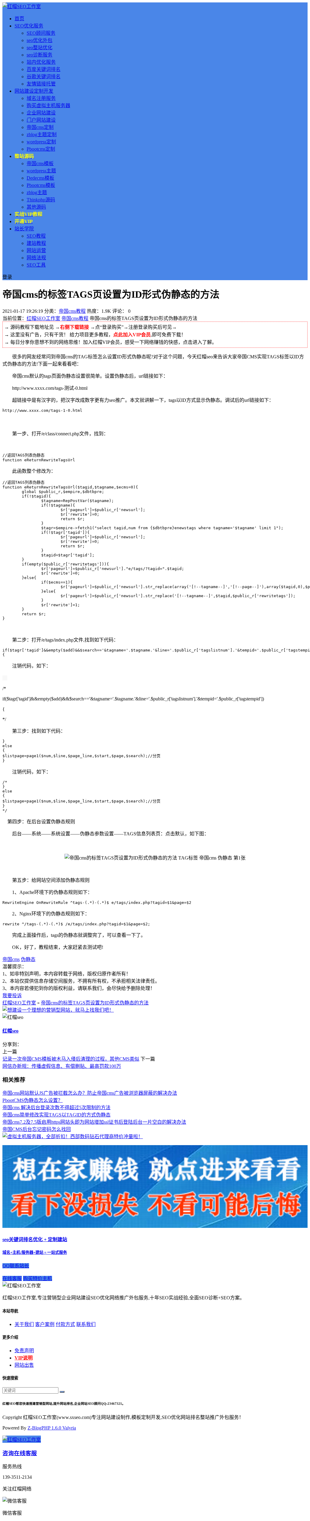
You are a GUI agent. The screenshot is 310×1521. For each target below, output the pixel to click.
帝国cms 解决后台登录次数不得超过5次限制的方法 (56, 1107)
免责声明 (24, 1350)
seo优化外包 (39, 40)
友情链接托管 (41, 83)
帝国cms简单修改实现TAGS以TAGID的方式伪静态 (56, 1114)
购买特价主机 (37, 1278)
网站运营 (36, 250)
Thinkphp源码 (41, 199)
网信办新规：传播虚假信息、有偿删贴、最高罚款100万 (61, 1066)
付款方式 (65, 1324)
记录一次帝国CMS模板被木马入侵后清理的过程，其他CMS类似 (70, 1058)
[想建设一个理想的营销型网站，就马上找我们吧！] (58, 1010)
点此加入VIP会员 (132, 334)
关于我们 (24, 1324)
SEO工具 (36, 264)
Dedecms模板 (40, 178)
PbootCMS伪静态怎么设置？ (32, 1100)
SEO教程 (36, 236)
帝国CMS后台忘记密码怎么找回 (36, 1129)
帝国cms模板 (40, 163)
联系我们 (86, 1324)
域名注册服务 (41, 98)
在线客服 (12, 1278)
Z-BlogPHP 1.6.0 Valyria (52, 1427)
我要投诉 (12, 995)
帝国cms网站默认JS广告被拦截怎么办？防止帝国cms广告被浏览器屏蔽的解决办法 (89, 1093)
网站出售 (24, 1365)
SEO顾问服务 (41, 33)
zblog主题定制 (42, 134)
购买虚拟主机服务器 (48, 105)
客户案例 (44, 1324)
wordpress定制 (41, 141)
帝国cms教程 (72, 311)
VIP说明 (24, 1357)
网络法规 (36, 257)
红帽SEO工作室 (43, 318)
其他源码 (36, 207)
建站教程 (36, 243)
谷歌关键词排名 (44, 76)
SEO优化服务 (29, 25)
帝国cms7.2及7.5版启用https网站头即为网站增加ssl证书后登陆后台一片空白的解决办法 (94, 1122)
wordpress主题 (41, 170)
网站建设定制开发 (34, 91)
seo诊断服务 (39, 54)
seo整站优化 (39, 47)
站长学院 (24, 228)
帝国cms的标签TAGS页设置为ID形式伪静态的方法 (95, 1002)
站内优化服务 (41, 62)
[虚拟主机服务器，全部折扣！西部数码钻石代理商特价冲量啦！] (72, 1136)
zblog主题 (37, 192)
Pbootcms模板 (41, 185)
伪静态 (28, 959)
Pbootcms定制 (41, 149)
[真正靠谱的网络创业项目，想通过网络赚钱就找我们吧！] (155, 1226)
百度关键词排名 (44, 69)
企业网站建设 (41, 112)
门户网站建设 (41, 120)
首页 (19, 18)
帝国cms (11, 959)
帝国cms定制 (40, 127)
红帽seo (10, 1030)
